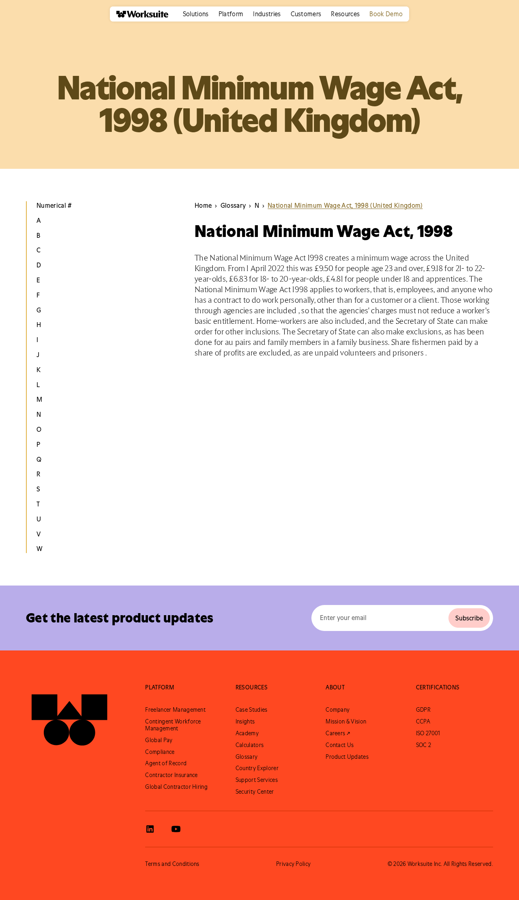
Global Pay (158, 740)
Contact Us (340, 745)
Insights (245, 721)
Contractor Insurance (171, 775)
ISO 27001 (428, 733)
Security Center (255, 791)
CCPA (423, 721)
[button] (196, 14)
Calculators (250, 745)
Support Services (257, 780)
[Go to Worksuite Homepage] (69, 716)
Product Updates (347, 756)
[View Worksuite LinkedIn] (150, 829)
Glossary (247, 756)
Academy (247, 733)
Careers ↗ (338, 733)
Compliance (159, 752)
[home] (139, 14)
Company (338, 709)
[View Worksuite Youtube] (176, 829)
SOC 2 (423, 745)
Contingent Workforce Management (173, 725)
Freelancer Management (175, 709)
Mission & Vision (346, 721)
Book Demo (386, 14)
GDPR (423, 709)
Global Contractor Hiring (176, 786)
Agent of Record (166, 763)
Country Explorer (257, 768)
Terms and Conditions (172, 864)
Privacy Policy (293, 864)
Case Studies (252, 709)
